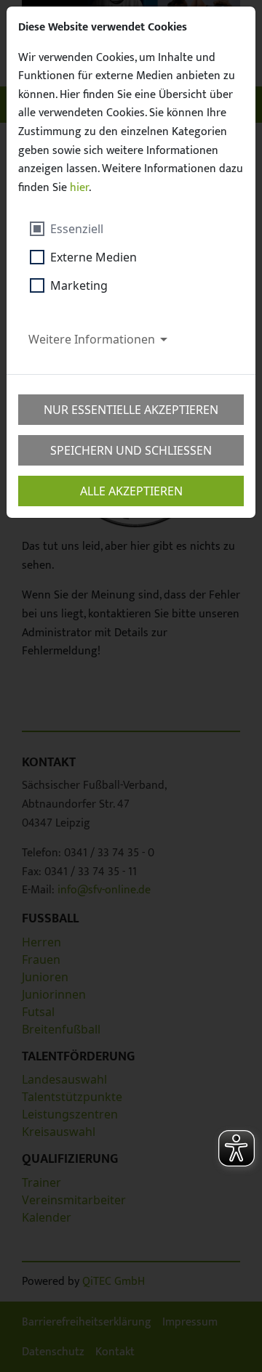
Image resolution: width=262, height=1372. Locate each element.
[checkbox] (83, 229)
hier (79, 188)
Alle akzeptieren (131, 491)
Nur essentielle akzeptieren (131, 410)
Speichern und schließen (131, 450)
